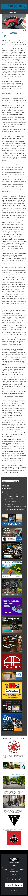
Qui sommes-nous (14, 871)
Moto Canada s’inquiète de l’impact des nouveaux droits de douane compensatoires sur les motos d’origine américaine (15, 496)
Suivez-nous (14, 874)
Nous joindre (14, 873)
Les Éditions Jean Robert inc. (16, 889)
